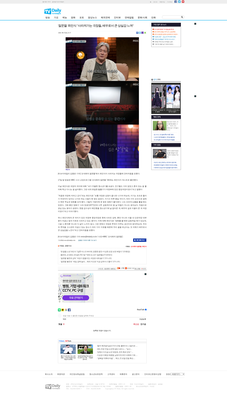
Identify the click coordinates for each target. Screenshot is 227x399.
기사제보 (169, 2)
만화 (153, 17)
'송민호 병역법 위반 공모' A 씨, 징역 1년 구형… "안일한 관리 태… (85, 357)
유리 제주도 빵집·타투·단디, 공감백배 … (165, 32)
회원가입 (162, 2)
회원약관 (61, 374)
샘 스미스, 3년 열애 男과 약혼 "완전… (164, 134)
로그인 (155, 2)
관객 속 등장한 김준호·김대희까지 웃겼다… (166, 34)
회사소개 (48, 374)
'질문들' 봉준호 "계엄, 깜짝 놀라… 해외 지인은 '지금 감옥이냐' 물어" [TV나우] (90, 262)
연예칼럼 (129, 17)
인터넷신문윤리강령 (152, 374)
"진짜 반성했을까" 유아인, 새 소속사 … (165, 39)
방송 (47, 17)
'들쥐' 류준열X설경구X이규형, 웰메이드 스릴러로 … (117, 346)
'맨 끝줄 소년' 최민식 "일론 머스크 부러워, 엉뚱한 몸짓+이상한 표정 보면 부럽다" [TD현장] (95, 252)
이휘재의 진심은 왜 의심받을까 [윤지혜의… (166, 167)
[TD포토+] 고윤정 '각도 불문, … (158, 111)
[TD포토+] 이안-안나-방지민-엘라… (173, 111)
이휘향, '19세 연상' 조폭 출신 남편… (164, 42)
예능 (64, 17)
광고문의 (136, 374)
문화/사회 (142, 17)
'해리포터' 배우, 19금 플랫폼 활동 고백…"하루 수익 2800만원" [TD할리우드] (173, 126)
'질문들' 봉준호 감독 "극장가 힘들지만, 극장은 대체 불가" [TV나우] (86, 258)
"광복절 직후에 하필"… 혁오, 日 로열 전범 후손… (116, 358)
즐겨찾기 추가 (47, 1)
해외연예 (105, 17)
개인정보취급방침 (77, 374)
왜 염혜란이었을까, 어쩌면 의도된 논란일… (166, 165)
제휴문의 (123, 374)
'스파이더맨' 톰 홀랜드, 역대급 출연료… (165, 137)
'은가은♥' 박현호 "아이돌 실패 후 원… (164, 29)
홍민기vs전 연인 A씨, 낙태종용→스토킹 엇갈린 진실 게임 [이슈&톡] (68, 357)
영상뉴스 (92, 17)
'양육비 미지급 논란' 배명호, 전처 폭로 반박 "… (115, 352)
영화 (73, 17)
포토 (81, 17)
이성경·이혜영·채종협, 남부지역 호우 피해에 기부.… (117, 355)
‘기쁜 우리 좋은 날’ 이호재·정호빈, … (164, 44)
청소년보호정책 (96, 374)
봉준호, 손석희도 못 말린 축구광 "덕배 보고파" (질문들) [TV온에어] (86, 255)
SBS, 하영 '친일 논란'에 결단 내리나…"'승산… (114, 349)
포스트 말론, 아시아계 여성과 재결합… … (165, 140)
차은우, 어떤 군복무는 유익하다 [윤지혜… (165, 162)
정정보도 (170, 374)
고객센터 (111, 374)
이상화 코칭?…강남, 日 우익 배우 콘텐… (165, 37)
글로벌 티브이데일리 (58, 1)
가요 (56, 17)
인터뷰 (117, 17)
